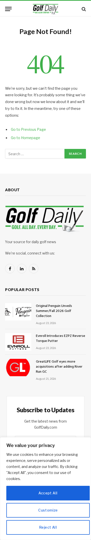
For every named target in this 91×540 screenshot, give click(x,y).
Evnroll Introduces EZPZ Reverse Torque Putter (60, 338)
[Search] (83, 9)
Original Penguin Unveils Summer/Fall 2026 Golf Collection (54, 311)
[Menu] (8, 9)
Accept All (47, 493)
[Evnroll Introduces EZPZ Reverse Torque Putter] (18, 342)
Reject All (48, 527)
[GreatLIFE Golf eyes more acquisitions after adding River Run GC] (18, 367)
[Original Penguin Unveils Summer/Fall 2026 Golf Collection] (18, 312)
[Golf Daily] (45, 9)
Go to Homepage (25, 138)
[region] (45, 488)
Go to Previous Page (28, 129)
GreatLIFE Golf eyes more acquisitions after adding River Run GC (59, 367)
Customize (48, 510)
